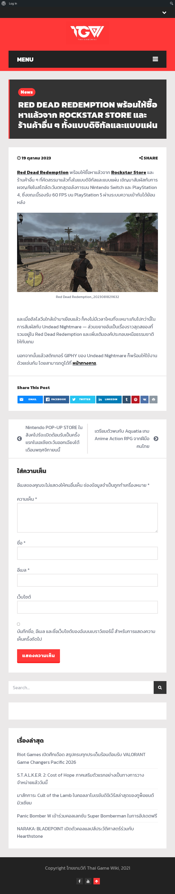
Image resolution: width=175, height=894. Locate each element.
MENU (25, 59)
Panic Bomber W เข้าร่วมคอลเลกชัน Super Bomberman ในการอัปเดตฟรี (87, 815)
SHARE (150, 158)
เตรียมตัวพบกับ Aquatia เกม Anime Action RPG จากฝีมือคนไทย (122, 439)
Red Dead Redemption (43, 172)
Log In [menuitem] (13, 3)
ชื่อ (21, 542)
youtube (88, 881)
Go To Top (96, 881)
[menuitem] (3, 3)
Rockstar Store (128, 172)
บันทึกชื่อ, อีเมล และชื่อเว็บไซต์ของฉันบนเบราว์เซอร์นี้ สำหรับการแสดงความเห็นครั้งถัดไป (86, 635)
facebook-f (79, 881)
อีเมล (23, 570)
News (27, 92)
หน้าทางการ (84, 363)
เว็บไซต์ (24, 596)
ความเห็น (27, 499)
